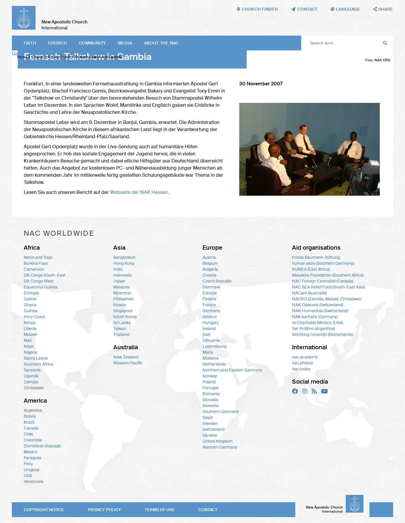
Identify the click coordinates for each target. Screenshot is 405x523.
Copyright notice (44, 509)
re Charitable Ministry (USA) (317, 322)
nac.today (301, 368)
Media (125, 43)
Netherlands (214, 364)
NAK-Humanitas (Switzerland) (320, 310)
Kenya (30, 322)
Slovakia (210, 399)
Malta (208, 352)
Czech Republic (217, 281)
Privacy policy (104, 509)
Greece (210, 316)
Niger (29, 346)
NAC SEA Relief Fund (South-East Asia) (328, 287)
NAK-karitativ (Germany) (315, 316)
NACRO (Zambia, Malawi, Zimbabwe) (326, 299)
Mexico (30, 452)
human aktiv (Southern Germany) (323, 263)
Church (57, 43)
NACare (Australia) (309, 293)
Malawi (30, 334)
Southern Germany (221, 411)
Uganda (31, 376)
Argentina (33, 410)
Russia (119, 304)
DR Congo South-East (45, 275)
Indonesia (122, 275)
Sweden (210, 423)
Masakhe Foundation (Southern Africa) (327, 275)
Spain (208, 417)
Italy (207, 334)
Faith (30, 43)
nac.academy (305, 357)
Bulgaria (210, 269)
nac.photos (302, 363)
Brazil (29, 422)
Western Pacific (128, 363)
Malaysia (121, 287)
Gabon (30, 299)
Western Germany (220, 447)
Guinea (30, 310)
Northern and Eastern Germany (232, 370)
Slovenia (211, 405)
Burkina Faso (36, 263)
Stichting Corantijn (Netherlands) (322, 334)
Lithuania (211, 340)
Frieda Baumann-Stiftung (316, 257)
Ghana (30, 304)
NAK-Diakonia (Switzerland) (317, 304)
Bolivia (30, 416)
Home (22, 57)
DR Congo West (39, 281)
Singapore (123, 310)
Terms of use (160, 509)
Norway (210, 376)
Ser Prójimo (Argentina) (313, 328)
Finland (209, 299)
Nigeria (30, 352)
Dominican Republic (43, 446)
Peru (28, 463)
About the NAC (161, 43)
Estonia (210, 293)
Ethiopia (31, 293)
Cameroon (34, 269)
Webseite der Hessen (139, 192)
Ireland (209, 328)
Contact (207, 509)
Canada (31, 428)
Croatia (209, 275)
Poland (209, 382)
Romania (211, 393)
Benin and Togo (38, 257)
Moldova (211, 358)
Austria (209, 257)
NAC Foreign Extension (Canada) (322, 281)
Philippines (123, 299)
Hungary (211, 322)
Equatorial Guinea (41, 287)
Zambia (31, 382)
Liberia (30, 328)
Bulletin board (59, 57)
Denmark (211, 287)
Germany (211, 310)
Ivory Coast (34, 316)
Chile (28, 434)
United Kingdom (218, 441)
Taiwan (119, 328)
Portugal (211, 387)
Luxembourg (215, 346)
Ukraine (210, 435)
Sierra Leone (36, 358)
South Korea (125, 316)
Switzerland (213, 429)
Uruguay (32, 469)
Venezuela (33, 481)
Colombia (33, 440)
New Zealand (125, 357)
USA (28, 475)
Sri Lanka (122, 322)
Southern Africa (38, 364)
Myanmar (122, 293)
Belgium (210, 263)
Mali (27, 340)
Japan (119, 281)
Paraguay (33, 457)
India (117, 269)
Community (92, 43)
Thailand (121, 334)
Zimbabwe (34, 387)
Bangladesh (124, 257)
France (209, 304)
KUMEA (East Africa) (311, 269)
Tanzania (32, 370)
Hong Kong (123, 263)
